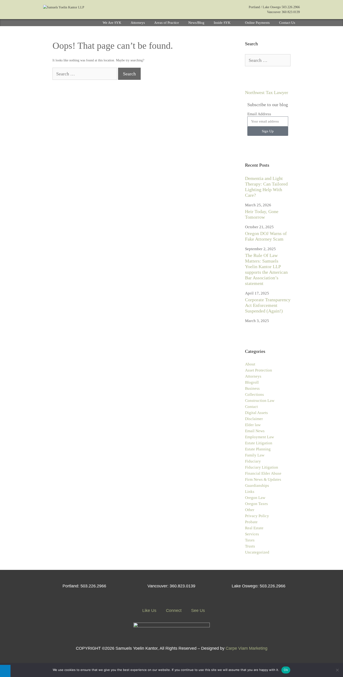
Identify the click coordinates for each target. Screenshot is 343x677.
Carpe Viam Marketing (246, 648)
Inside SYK (222, 23)
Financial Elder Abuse (263, 473)
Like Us (148, 610)
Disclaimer (254, 419)
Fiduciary (253, 461)
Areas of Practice (166, 23)
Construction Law (259, 400)
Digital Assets (256, 412)
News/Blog (196, 23)
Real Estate (254, 528)
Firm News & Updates (263, 479)
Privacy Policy (257, 516)
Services (252, 534)
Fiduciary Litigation (261, 467)
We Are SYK (112, 23)
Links (249, 491)
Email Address (259, 114)
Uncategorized (257, 552)
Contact (251, 406)
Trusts (250, 546)
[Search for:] (85, 74)
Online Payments (257, 23)
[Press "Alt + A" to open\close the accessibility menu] (5, 671)
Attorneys (138, 23)
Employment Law (259, 437)
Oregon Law (255, 497)
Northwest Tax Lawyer (266, 92)
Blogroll (252, 382)
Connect (173, 610)
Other (249, 510)
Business (252, 388)
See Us (197, 610)
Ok (286, 670)
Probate (251, 522)
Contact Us (287, 23)
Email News (255, 431)
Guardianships (257, 485)
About (250, 364)
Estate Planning (258, 449)
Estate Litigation (258, 443)
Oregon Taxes (256, 504)
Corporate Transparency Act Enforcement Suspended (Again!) (267, 305)
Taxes (250, 540)
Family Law (254, 455)
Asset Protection (258, 370)
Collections (254, 394)
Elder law (253, 425)
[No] (337, 670)
